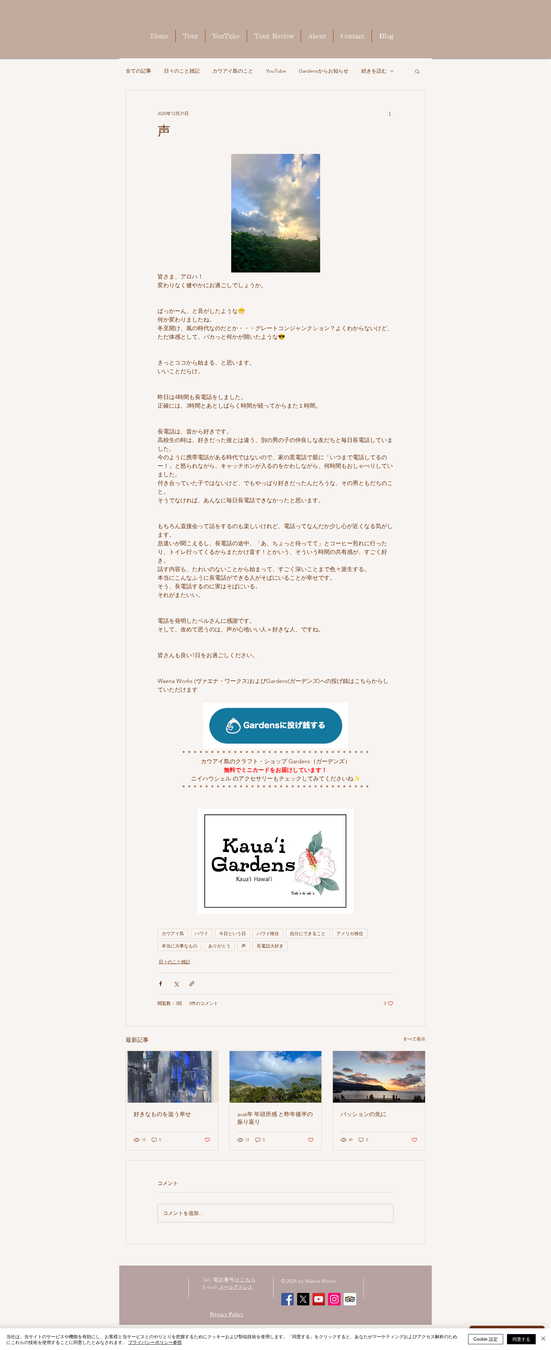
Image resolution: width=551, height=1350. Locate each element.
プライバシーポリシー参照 (155, 1342)
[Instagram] (334, 1299)
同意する (521, 1339)
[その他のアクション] (389, 113)
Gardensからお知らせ (324, 71)
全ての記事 (138, 71)
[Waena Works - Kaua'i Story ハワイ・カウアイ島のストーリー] (318, 1299)
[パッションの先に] (379, 1077)
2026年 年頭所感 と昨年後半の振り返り (275, 1118)
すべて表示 (414, 1039)
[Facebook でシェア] (161, 984)
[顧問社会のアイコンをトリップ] (350, 1299)
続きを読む (374, 71)
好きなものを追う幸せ (162, 1114)
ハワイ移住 (268, 933)
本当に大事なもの (179, 946)
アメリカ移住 (349, 933)
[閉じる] (543, 1339)
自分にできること (308, 933)
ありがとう (219, 946)
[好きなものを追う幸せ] (172, 1077)
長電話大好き (270, 946)
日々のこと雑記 (182, 71)
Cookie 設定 (486, 1339)
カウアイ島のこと (232, 71)
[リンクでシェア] (192, 984)
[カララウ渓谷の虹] (276, 1077)
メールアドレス (236, 1287)
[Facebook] (287, 1299)
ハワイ (201, 933)
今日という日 (232, 933)
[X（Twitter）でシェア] (176, 984)
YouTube (276, 71)
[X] (303, 1299)
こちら (248, 1280)
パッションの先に (363, 1114)
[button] (417, 71)
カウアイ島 (173, 933)
